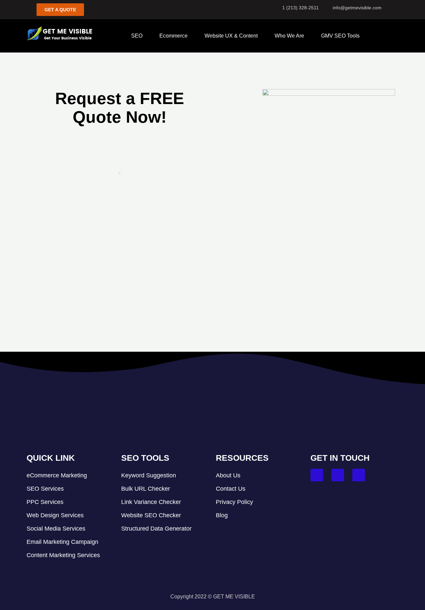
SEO (136, 36)
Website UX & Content (231, 36)
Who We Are (289, 36)
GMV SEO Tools (340, 36)
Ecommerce (173, 36)
